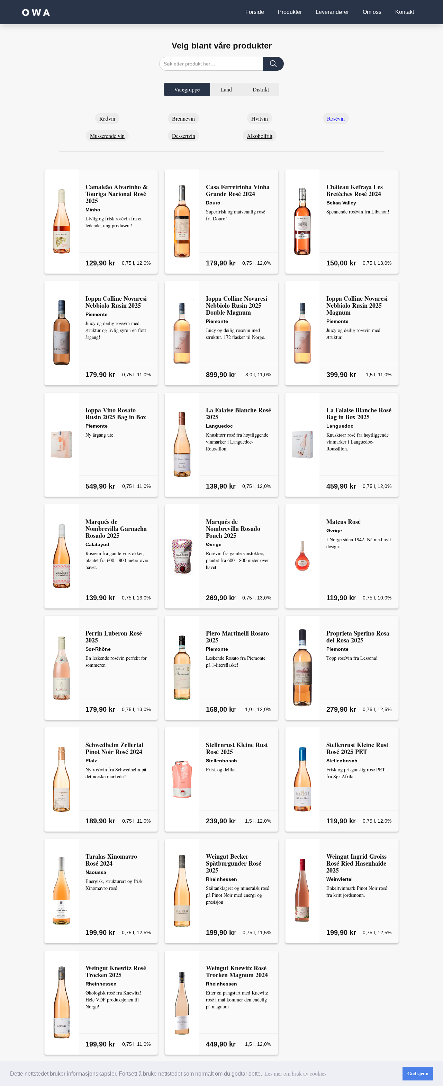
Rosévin (336, 118)
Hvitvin (259, 118)
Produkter (290, 12)
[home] (36, 12)
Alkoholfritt (259, 135)
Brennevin (183, 118)
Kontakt (404, 12)
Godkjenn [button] (417, 1073)
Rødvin (107, 118)
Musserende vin (107, 135)
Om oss (372, 12)
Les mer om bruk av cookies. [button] (296, 1073)
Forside (254, 12)
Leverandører (332, 12)
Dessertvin (183, 135)
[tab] (187, 89)
